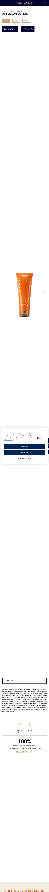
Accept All (24, 452)
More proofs (23, 752)
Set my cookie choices (24, 458)
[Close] (44, 430)
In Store (26, 29)
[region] (24, 446)
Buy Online (9, 29)
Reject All (24, 446)
